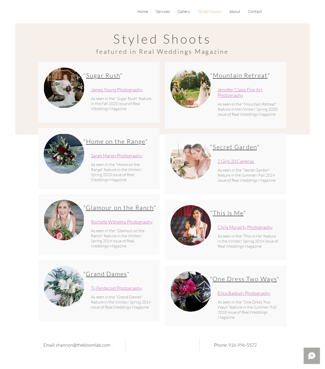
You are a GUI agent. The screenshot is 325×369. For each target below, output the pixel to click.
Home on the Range (115, 141)
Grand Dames (106, 274)
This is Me (228, 213)
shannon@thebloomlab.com (83, 345)
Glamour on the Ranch (120, 207)
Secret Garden (235, 147)
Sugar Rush (103, 75)
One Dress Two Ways (245, 279)
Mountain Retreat (240, 75)
